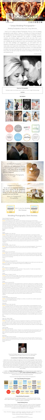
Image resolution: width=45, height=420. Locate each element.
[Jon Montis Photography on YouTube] (41, 22)
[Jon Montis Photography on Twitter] (35, 22)
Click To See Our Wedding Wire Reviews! (22, 209)
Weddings (22, 1)
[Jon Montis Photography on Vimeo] (31, 22)
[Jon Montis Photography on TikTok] (39, 22)
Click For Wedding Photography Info (14, 175)
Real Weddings (35, 1)
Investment (15, 1)
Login (42, 1)
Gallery (28, 1)
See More (22, 92)
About (9, 1)
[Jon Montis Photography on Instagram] (37, 22)
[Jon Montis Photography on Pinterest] (33, 22)
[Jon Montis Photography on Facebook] (29, 22)
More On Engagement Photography (14, 197)
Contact (3, 1)
